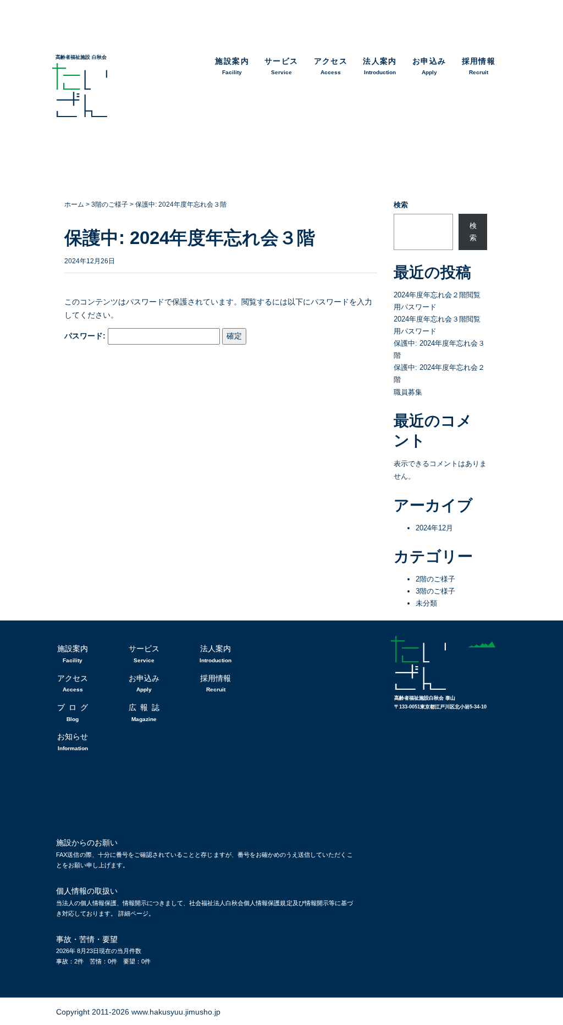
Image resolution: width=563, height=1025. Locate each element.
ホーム (74, 204)
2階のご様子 (435, 579)
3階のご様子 (109, 204)
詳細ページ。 (136, 913)
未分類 (426, 603)
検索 (401, 205)
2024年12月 (434, 528)
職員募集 (408, 392)
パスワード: (86, 335)
